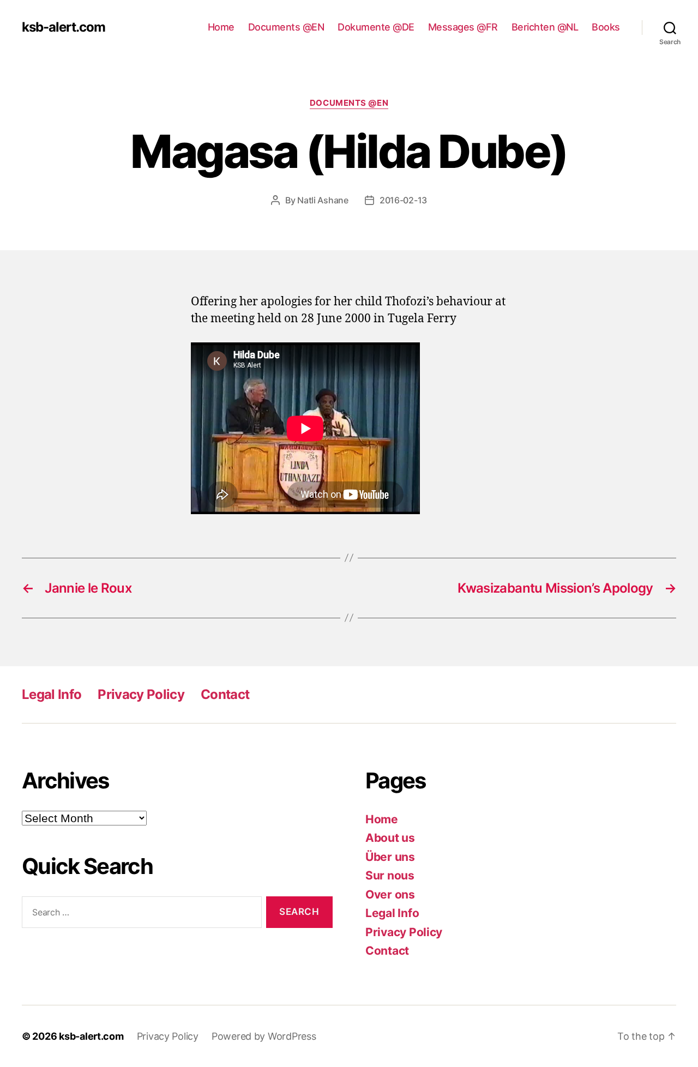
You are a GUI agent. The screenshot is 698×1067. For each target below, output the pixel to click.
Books (606, 27)
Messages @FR (463, 27)
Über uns (390, 857)
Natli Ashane (322, 200)
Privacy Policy (141, 694)
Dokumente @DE (376, 27)
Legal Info (51, 694)
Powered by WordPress (264, 1036)
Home (221, 27)
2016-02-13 (403, 200)
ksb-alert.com (63, 27)
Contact (225, 694)
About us (390, 838)
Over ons (390, 894)
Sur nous (389, 875)
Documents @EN (286, 27)
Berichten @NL (545, 27)
